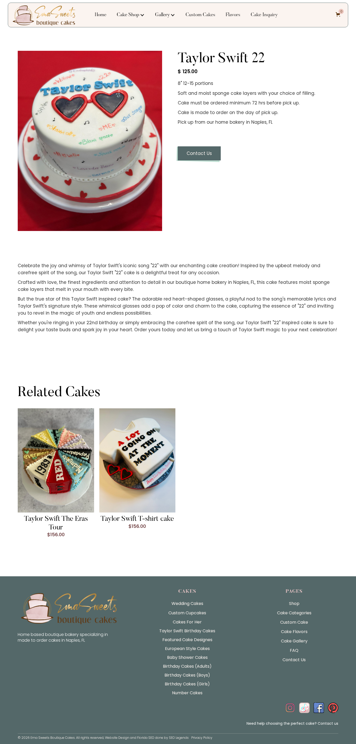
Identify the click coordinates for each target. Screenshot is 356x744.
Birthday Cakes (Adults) (187, 666)
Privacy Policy (201, 737)
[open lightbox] (90, 141)
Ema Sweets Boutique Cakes (52, 737)
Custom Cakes (200, 14)
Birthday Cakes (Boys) (187, 675)
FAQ (294, 650)
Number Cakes (187, 693)
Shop (294, 604)
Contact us (328, 723)
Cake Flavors (294, 632)
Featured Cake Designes (187, 640)
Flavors (233, 14)
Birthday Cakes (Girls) (187, 684)
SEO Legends (179, 737)
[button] (131, 15)
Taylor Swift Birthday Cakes (187, 631)
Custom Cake (294, 622)
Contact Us (199, 153)
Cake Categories (294, 613)
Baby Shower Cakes (187, 657)
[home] (44, 15)
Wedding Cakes (187, 604)
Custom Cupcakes (187, 613)
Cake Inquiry (264, 14)
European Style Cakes (187, 649)
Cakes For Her (187, 622)
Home (100, 14)
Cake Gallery (294, 641)
